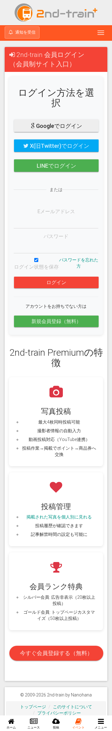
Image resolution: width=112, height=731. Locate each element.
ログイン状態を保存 (36, 267)
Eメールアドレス (56, 211)
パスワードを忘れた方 (78, 263)
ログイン (56, 282)
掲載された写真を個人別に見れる (59, 516)
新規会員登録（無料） (56, 321)
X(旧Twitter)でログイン (59, 146)
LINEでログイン (56, 165)
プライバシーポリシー (59, 712)
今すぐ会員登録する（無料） (56, 653)
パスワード (56, 236)
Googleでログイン (58, 126)
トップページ (33, 706)
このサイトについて (72, 706)
